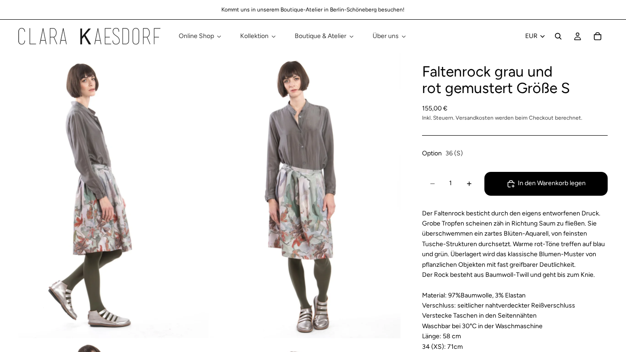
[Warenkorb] (598, 36)
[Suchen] (558, 36)
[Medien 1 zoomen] (113, 195)
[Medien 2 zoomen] (305, 195)
